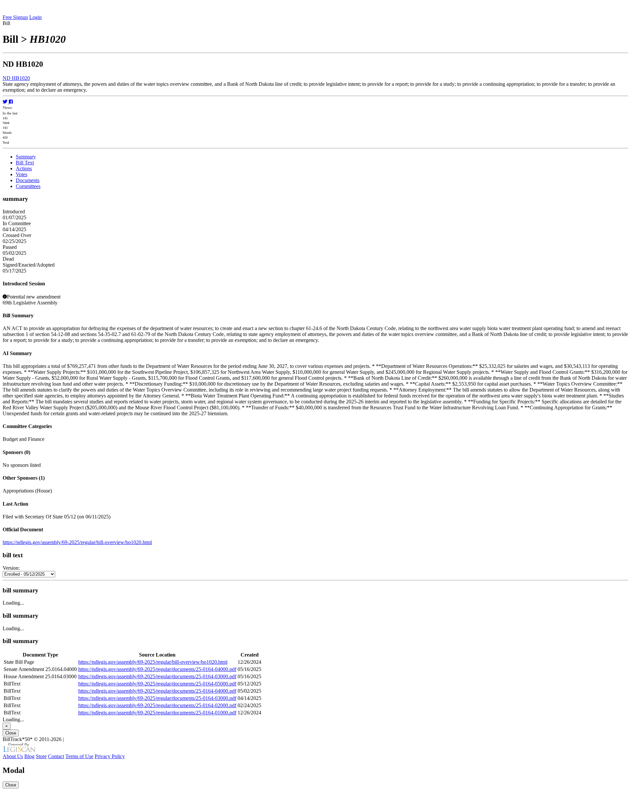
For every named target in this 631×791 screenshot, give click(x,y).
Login (35, 17)
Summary (26, 156)
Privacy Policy (110, 756)
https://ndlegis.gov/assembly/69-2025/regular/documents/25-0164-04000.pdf (157, 669)
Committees (28, 186)
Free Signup (15, 17)
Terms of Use (79, 756)
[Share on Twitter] (6, 102)
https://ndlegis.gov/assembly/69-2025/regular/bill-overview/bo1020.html (77, 542)
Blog (29, 756)
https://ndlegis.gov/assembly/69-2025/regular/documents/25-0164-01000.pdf (157, 712)
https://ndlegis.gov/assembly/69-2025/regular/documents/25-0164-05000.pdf (157, 683)
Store (41, 756)
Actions (24, 168)
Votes (21, 174)
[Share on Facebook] (11, 102)
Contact (56, 756)
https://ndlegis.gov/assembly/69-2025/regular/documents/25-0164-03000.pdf (157, 676)
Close (10, 733)
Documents (27, 180)
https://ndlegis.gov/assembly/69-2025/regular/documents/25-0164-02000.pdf (157, 705)
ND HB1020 (16, 78)
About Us (13, 756)
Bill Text (25, 162)
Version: (11, 568)
